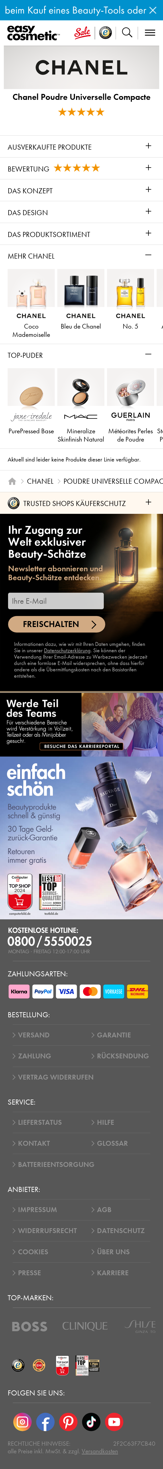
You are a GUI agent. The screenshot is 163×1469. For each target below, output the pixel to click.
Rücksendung (123, 1056)
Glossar (112, 1143)
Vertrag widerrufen (56, 1077)
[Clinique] (85, 1326)
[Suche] (127, 33)
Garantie (114, 1035)
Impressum (37, 1209)
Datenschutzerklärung (67, 650)
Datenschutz (121, 1230)
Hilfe (105, 1122)
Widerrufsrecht (47, 1230)
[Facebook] (45, 1421)
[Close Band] (153, 10)
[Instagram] (22, 1421)
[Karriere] (81, 725)
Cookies (33, 1251)
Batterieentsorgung (56, 1164)
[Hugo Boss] (30, 1326)
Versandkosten (100, 1451)
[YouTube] (114, 1421)
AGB (104, 1209)
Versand (34, 1035)
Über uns (113, 1251)
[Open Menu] (35, 33)
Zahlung (34, 1056)
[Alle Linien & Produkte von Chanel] (81, 67)
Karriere (113, 1272)
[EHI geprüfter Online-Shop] (38, 1365)
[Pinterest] (68, 1421)
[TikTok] (91, 1421)
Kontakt (34, 1143)
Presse (29, 1272)
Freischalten (51, 624)
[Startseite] (12, 481)
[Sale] (82, 33)
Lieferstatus (40, 1122)
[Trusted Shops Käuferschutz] (18, 1365)
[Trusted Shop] (105, 33)
